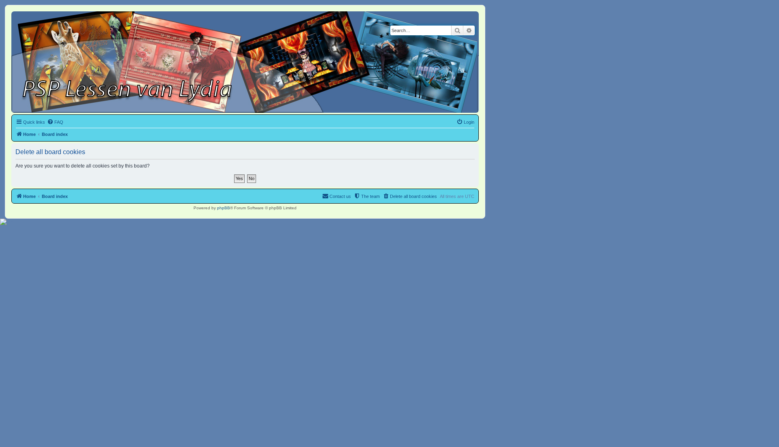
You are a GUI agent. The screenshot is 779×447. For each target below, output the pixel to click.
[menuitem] (55, 122)
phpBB (223, 208)
